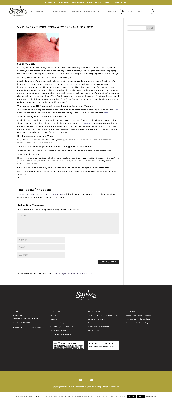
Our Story (54, 315)
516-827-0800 (25, 323)
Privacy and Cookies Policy (137, 323)
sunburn (95, 67)
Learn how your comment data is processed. (73, 273)
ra (66, 77)
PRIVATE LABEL (91, 11)
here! (106, 113)
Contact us (54, 319)
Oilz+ (116, 110)
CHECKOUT (64, 2)
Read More (151, 396)
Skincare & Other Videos (60, 334)
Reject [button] (141, 396)
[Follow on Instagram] (80, 380)
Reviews (91, 323)
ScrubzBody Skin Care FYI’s (61, 327)
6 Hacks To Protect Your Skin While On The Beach (42, 194)
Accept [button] (131, 396)
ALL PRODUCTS (38, 11)
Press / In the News (96, 319)
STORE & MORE (59, 11)
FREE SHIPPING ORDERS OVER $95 (87, 2)
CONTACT (109, 11)
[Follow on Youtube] (91, 380)
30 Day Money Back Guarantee (138, 315)
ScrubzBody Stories (58, 330)
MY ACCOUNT (51, 2)
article (70, 84)
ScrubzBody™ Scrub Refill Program (102, 315)
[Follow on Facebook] (86, 380)
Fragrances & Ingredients (60, 323)
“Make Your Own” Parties (98, 327)
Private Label (93, 330)
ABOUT (75, 11)
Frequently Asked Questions (138, 319)
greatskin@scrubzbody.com (33, 327)
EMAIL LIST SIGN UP (113, 2)
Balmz (87, 123)
